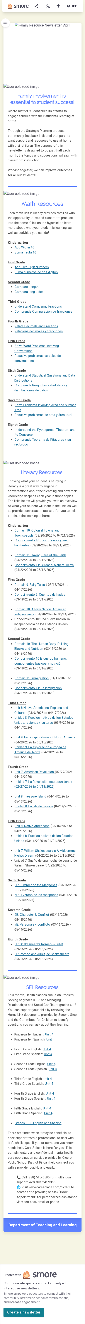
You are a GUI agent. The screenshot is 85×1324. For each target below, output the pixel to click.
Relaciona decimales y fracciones (39, 331)
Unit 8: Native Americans (32, 826)
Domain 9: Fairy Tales (30, 585)
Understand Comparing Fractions (38, 306)
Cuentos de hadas (40, 595)
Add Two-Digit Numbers (32, 267)
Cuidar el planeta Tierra (44, 565)
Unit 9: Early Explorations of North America (45, 737)
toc (5, 22)
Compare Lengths (27, 287)
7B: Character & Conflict (32, 915)
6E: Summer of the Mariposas (36, 885)
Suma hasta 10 (25, 252)
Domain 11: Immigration (32, 678)
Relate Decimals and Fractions (36, 326)
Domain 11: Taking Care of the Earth (40, 555)
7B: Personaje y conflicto (32, 924)
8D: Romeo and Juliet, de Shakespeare (42, 954)
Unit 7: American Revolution (35, 772)
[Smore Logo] (18, 6)
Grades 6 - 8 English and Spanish (38, 1123)
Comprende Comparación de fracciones (43, 311)
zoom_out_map (77, 88)
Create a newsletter (24, 1312)
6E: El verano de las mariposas (36, 895)
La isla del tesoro (34, 806)
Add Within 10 (24, 247)
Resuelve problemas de (43, 415)
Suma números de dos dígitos (36, 272)
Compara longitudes (29, 292)
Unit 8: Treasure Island (30, 796)
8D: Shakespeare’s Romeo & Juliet (39, 944)
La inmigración (38, 688)
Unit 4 (47, 1049)
